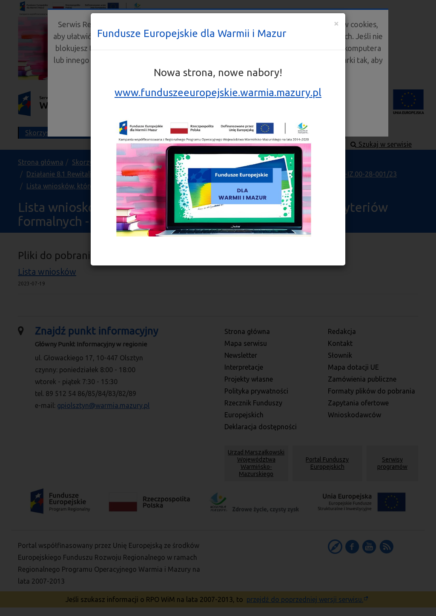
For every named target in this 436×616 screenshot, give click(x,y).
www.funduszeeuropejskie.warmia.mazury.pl (218, 92)
